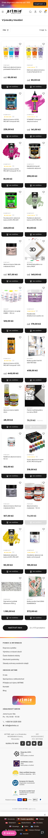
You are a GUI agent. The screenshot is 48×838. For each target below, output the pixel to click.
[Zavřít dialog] (44, 814)
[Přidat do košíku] (12, 87)
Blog (4, 690)
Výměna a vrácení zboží (12, 652)
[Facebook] (22, 743)
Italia (24, 826)
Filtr (4, 30)
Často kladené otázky (11, 656)
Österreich (10, 823)
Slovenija (14, 826)
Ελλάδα (35, 826)
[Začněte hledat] (30, 11)
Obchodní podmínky (11, 659)
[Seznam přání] (40, 11)
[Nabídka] (2, 11)
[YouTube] (34, 743)
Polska (40, 819)
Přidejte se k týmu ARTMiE (13, 683)
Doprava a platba (9, 648)
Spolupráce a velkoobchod (13, 679)
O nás (5, 675)
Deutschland (24, 823)
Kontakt (6, 687)
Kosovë (24, 834)
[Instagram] (28, 743)
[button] (43, 30)
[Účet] (35, 11)
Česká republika (25, 819)
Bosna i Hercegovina (14, 830)
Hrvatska (38, 823)
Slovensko (9, 819)
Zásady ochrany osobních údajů (15, 663)
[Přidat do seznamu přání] (20, 44)
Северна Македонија (34, 830)
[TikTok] (40, 743)
